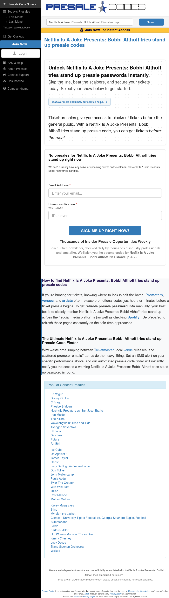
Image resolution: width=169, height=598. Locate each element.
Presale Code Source (21, 4)
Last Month (16, 21)
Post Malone (59, 495)
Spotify (133, 317)
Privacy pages (89, 596)
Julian (54, 491)
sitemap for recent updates (137, 579)
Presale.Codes (48, 591)
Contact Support (17, 75)
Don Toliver (58, 470)
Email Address (59, 185)
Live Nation (145, 591)
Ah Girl (55, 443)
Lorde (54, 526)
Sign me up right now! (105, 230)
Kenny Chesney (61, 538)
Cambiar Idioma (17, 88)
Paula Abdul (58, 478)
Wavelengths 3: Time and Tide (70, 423)
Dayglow (56, 435)
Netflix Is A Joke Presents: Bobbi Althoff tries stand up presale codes (104, 42)
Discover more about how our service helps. (78, 102)
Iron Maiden (58, 414)
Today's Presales (18, 11)
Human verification (62, 204)
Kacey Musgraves (62, 505)
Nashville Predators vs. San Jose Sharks (77, 410)
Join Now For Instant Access (107, 29)
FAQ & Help (14, 63)
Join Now (20, 44)
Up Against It (59, 454)
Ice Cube (56, 450)
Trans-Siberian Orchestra (67, 546)
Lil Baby (56, 431)
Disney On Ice (60, 398)
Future (55, 439)
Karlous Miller (59, 530)
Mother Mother (60, 499)
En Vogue (57, 394)
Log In (22, 53)
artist (86, 593)
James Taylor (59, 458)
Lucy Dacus (58, 542)
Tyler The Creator (62, 483)
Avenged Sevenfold (63, 427)
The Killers (58, 419)
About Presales (16, 69)
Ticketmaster (104, 349)
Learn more (116, 575)
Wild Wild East (60, 487)
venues (48, 300)
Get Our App (15, 36)
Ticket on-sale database (16, 27)
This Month (16, 17)
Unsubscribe (15, 81)
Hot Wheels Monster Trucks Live (72, 534)
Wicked (55, 551)
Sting (54, 509)
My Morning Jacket (63, 513)
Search (151, 22)
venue (128, 349)
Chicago (56, 402)
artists (67, 300)
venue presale (116, 593)
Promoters (154, 294)
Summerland (59, 522)
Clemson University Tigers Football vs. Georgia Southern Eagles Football (98, 518)
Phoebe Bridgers (62, 406)
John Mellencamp (62, 474)
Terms (76, 596)
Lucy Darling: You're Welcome (70, 466)
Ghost (55, 462)
